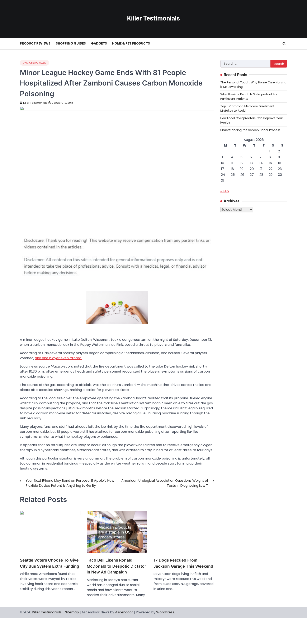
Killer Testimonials (35, 103)
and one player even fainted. (58, 358)
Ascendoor (124, 612)
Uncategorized (34, 62)
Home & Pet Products (131, 43)
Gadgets (99, 43)
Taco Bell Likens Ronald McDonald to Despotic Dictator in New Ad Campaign (116, 566)
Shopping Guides (71, 43)
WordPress (165, 612)
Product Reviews (35, 43)
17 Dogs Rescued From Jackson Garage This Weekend (183, 563)
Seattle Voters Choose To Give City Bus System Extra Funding (49, 563)
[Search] (284, 44)
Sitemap (72, 612)
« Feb (224, 191)
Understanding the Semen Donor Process (250, 130)
